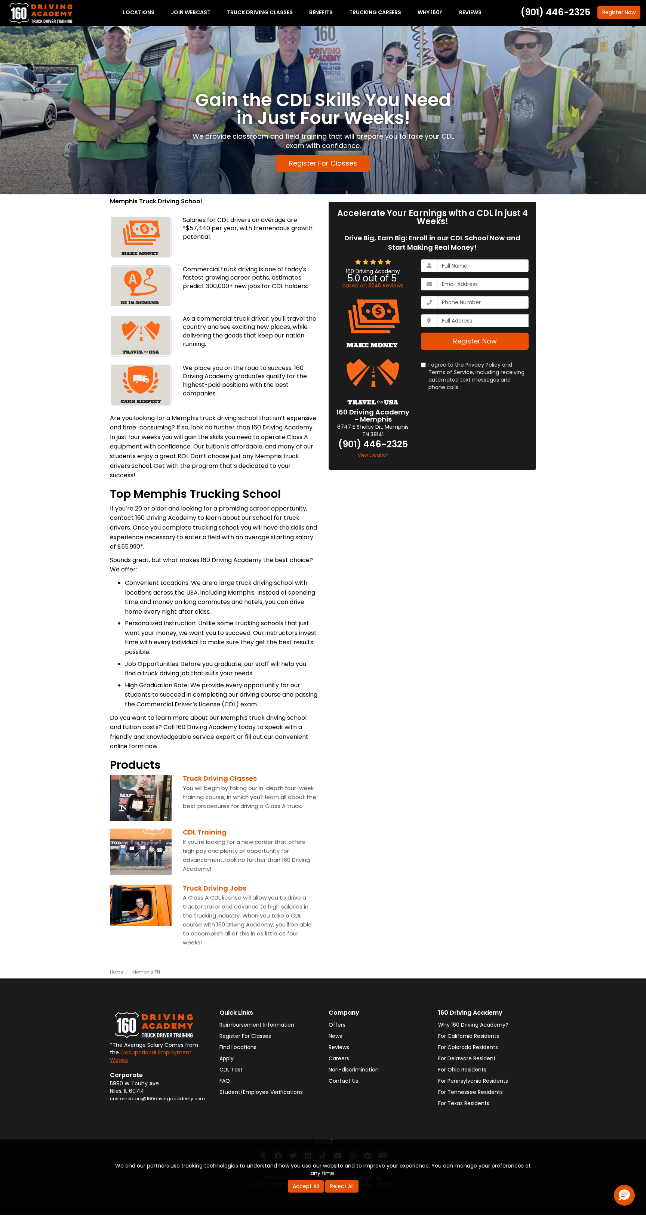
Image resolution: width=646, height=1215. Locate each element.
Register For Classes (323, 163)
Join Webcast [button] (190, 12)
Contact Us (343, 1081)
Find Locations (237, 1047)
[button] (624, 1195)
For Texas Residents (463, 1103)
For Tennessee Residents (470, 1092)
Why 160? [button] (430, 12)
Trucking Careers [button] (375, 12)
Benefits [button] (321, 12)
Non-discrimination (354, 1069)
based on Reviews (372, 285)
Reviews (339, 1047)
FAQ (224, 1081)
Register (619, 12)
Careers (339, 1058)
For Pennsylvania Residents (473, 1081)
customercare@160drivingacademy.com (157, 1099)
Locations (138, 12)
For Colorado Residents (468, 1047)
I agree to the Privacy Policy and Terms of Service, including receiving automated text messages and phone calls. (476, 376)
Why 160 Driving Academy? (473, 1025)
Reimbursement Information (256, 1025)
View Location (373, 455)
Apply (226, 1058)
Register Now (475, 341)
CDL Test (231, 1069)
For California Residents (468, 1036)
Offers (337, 1025)
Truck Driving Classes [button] (260, 12)
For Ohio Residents (462, 1069)
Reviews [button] (470, 12)
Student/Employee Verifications (261, 1092)
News (335, 1036)
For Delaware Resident (467, 1058)
